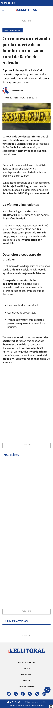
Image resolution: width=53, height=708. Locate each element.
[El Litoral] (26, 10)
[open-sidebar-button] (3, 9)
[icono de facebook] (23, 694)
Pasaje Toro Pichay (12, 30)
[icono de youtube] (9, 694)
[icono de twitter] (16, 694)
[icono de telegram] (37, 694)
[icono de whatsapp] (30, 694)
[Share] (47, 690)
